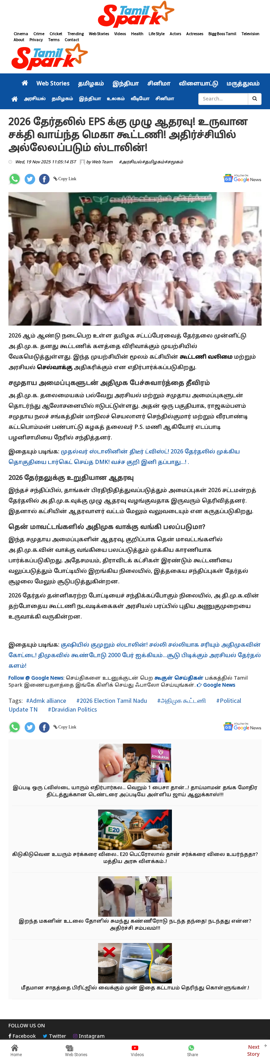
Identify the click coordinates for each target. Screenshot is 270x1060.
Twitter (56, 1037)
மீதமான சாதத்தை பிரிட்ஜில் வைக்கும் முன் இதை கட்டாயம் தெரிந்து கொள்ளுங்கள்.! (135, 988)
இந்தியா (125, 83)
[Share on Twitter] (30, 179)
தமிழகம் (91, 83)
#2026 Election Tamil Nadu (111, 700)
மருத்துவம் (243, 83)
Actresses (194, 33)
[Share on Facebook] (44, 179)
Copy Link (66, 179)
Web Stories (99, 33)
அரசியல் (35, 99)
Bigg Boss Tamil (222, 33)
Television (250, 33)
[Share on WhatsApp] (14, 179)
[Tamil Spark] (135, 15)
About (19, 39)
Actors (175, 33)
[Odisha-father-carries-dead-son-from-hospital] (135, 897)
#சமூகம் (174, 162)
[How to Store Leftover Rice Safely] (135, 964)
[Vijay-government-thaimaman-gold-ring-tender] (135, 764)
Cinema (21, 33)
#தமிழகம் (153, 162)
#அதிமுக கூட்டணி (181, 700)
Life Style (157, 33)
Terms (53, 39)
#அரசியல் (130, 162)
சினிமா (159, 83)
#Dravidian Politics (71, 709)
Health (137, 33)
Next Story (253, 1051)
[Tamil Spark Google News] (242, 178)
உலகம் (116, 99)
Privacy (36, 39)
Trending (76, 33)
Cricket (56, 33)
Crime (38, 33)
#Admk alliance (46, 700)
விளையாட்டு (198, 83)
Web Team (102, 162)
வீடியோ (140, 99)
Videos (120, 33)
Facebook (23, 1037)
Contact (72, 39)
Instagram (91, 1037)
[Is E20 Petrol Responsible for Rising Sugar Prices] (135, 830)
